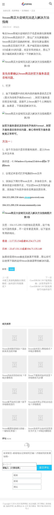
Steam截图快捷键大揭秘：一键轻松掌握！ (14, 429)
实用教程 (25, 11)
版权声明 (10, 506)
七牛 (26, 506)
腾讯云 (19, 506)
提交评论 (44, 467)
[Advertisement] (27, 308)
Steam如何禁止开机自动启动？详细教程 (40, 403)
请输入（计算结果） (12, 468)
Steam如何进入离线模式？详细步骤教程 (40, 350)
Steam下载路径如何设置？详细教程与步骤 (40, 376)
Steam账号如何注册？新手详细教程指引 (14, 403)
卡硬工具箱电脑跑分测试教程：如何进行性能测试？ (13, 283)
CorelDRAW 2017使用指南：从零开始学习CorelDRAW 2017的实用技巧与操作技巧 (41, 285)
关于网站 (41, 504)
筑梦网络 (27, 4)
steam (27, 197)
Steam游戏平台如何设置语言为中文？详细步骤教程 (40, 429)
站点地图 (32, 504)
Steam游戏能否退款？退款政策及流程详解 (14, 350)
